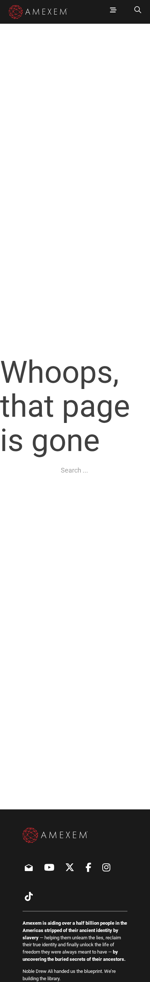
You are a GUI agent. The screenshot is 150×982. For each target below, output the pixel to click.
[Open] (113, 10)
